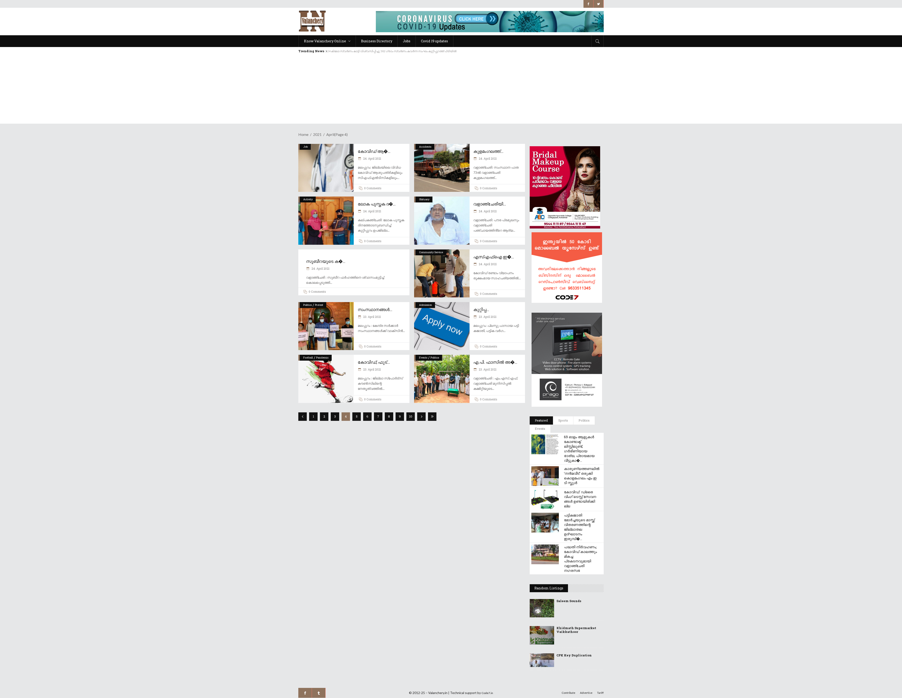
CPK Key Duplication (574, 655)
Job (305, 146)
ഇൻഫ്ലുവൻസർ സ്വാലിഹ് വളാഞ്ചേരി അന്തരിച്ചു (361, 51)
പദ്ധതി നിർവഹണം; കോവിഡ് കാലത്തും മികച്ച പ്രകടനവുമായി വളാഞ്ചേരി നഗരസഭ (580, 558)
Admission (425, 305)
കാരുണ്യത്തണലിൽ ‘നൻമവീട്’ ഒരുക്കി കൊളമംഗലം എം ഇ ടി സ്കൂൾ (581, 475)
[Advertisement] (451, 91)
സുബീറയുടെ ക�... (325, 261)
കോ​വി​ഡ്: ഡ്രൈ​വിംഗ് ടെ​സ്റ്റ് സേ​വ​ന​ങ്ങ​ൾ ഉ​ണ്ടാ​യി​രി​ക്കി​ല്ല (580, 498)
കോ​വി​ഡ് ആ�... (374, 151)
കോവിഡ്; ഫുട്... (374, 362)
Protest (319, 305)
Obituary (424, 199)
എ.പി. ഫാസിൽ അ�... (495, 362)
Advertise (586, 692)
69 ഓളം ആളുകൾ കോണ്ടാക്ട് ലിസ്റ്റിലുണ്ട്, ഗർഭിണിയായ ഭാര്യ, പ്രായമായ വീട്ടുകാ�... (579, 448)
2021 (317, 134)
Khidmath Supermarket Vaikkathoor (576, 630)
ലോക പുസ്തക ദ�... (377, 204)
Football (308, 357)
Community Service (431, 252)
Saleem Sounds (568, 601)
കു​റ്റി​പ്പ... (481, 309)
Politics (307, 305)
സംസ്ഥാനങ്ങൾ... (375, 309)
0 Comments (372, 188)
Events (423, 357)
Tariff (600, 692)
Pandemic (322, 357)
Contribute (568, 692)
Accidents (425, 146)
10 (410, 416)
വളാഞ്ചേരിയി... (489, 204)
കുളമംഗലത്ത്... (488, 151)
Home (303, 134)
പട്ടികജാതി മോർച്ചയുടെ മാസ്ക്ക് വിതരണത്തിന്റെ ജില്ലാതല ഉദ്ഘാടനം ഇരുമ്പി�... (579, 527)
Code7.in (487, 693)
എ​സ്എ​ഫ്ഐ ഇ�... (493, 257)
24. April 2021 (371, 158)
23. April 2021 (371, 317)
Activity (308, 199)
